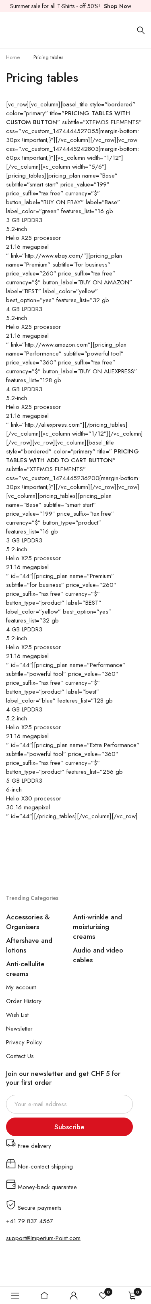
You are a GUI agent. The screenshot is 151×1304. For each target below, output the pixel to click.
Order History (23, 1001)
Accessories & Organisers (28, 921)
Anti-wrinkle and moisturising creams (97, 926)
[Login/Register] (74, 1295)
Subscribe (69, 1127)
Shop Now (117, 6)
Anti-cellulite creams (25, 968)
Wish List (17, 1014)
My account (21, 987)
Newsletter (19, 1028)
